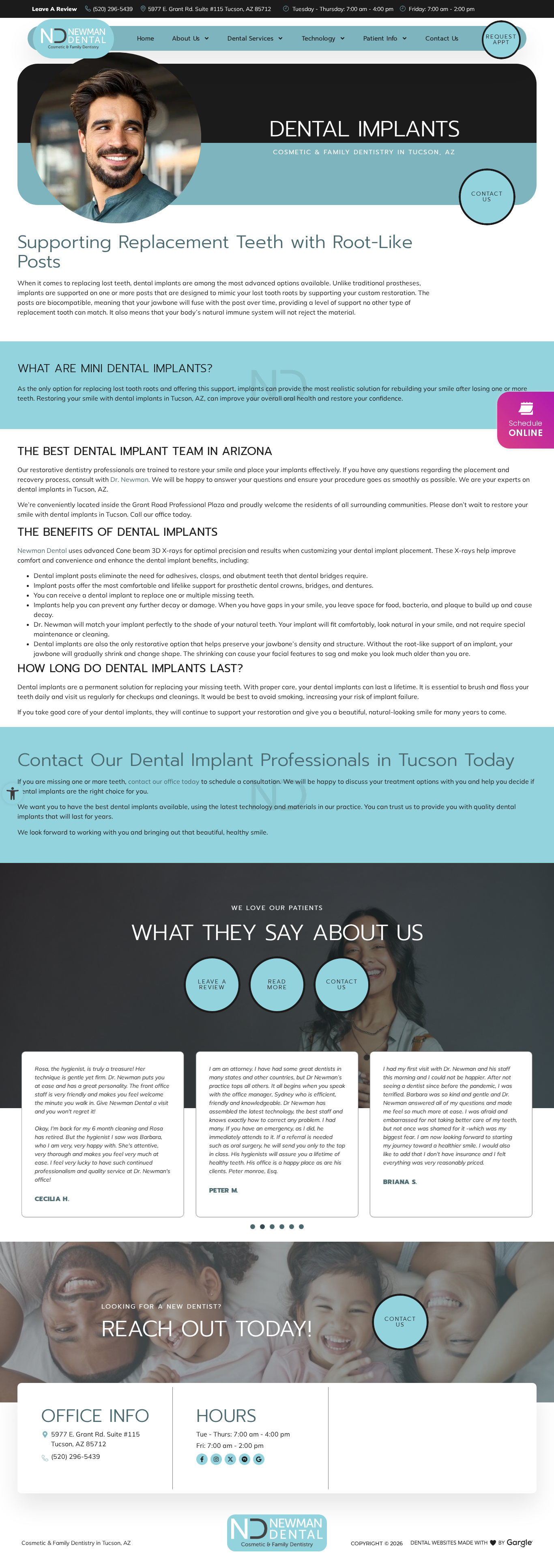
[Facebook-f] (202, 1459)
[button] (12, 793)
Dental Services (250, 38)
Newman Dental (42, 550)
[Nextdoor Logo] (244, 1459)
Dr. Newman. (130, 479)
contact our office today (163, 781)
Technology (318, 38)
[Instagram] (216, 1459)
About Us (186, 38)
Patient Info (380, 38)
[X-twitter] (230, 1459)
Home (145, 38)
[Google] (258, 1459)
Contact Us (441, 38)
